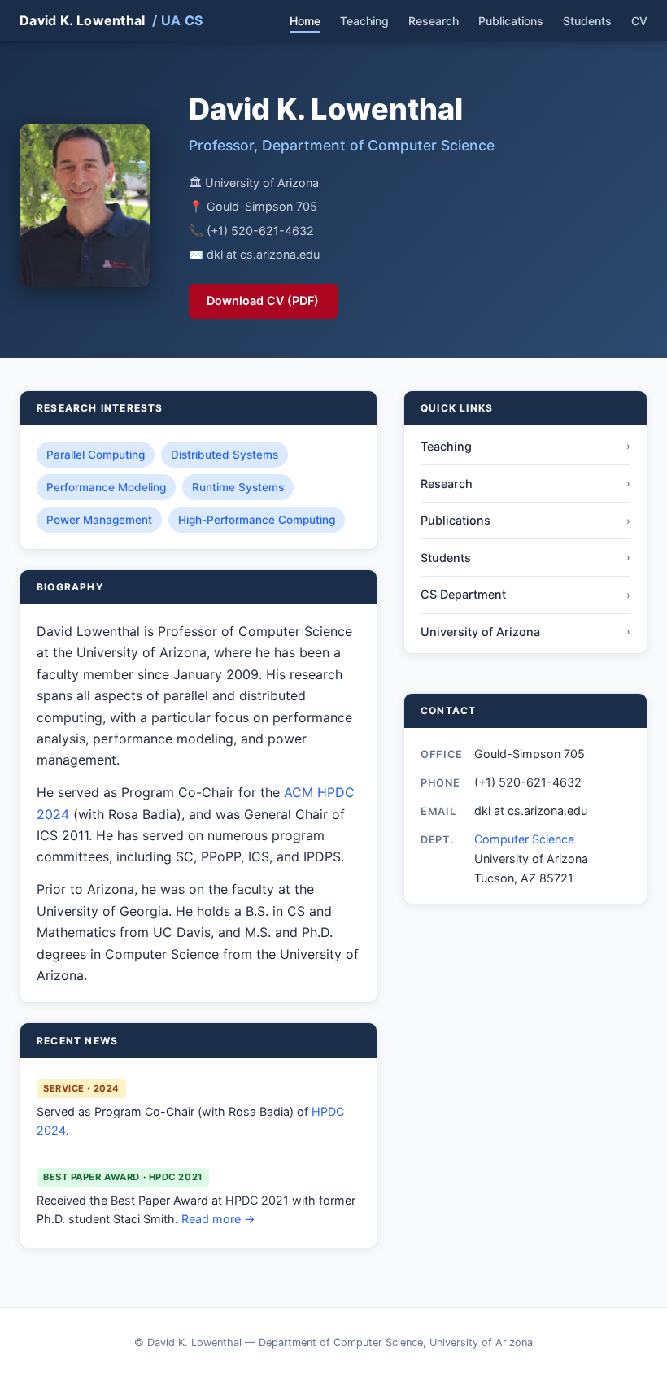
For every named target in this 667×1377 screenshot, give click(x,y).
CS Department (525, 594)
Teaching (364, 21)
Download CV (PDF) (263, 300)
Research (433, 21)
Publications (510, 21)
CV (639, 21)
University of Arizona (525, 631)
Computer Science (524, 839)
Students (587, 21)
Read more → (218, 1219)
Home (305, 21)
